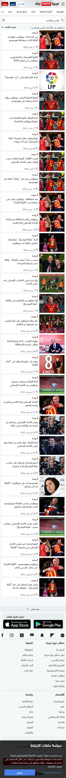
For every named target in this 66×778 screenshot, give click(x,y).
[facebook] (2, 635)
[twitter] (22, 635)
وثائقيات (29, 732)
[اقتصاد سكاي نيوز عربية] (21, 4)
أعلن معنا (60, 680)
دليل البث (28, 670)
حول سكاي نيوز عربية (54, 654)
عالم (62, 706)
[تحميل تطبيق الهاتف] (33, 624)
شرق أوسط (59, 701)
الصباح (30, 722)
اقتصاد (61, 722)
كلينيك (30, 727)
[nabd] (62, 635)
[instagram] (12, 635)
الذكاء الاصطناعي (56, 716)
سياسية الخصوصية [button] (52, 772)
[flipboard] (52, 635)
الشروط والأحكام (56, 665)
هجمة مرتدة (27, 716)
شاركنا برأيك (58, 686)
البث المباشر (27, 665)
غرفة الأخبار (27, 701)
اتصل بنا (60, 649)
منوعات (60, 727)
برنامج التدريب (57, 660)
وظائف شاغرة (57, 675)
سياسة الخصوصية (55, 670)
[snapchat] (42, 635)
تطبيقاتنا (29, 649)
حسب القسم (10, 27)
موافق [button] (20, 772)
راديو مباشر (27, 654)
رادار (31, 711)
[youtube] (32, 635)
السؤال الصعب (26, 706)
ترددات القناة (27, 660)
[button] (3, 20)
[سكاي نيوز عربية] (47, 4)
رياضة (61, 711)
